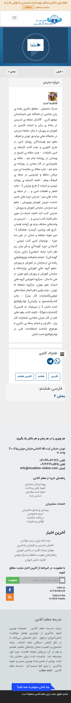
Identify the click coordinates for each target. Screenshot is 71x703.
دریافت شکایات (36, 518)
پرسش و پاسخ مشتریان (35, 510)
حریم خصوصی (35, 514)
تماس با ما (35, 496)
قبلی (59, 72)
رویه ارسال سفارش (35, 484)
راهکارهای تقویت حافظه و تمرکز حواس (35, 555)
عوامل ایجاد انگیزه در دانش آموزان (35, 550)
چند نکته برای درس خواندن (35, 541)
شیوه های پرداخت (35, 488)
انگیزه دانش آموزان (35, 560)
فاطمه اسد (50, 103)
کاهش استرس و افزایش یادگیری (35, 545)
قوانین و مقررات (35, 521)
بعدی (12, 72)
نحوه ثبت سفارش (35, 492)
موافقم (28, 7)
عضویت (12, 580)
